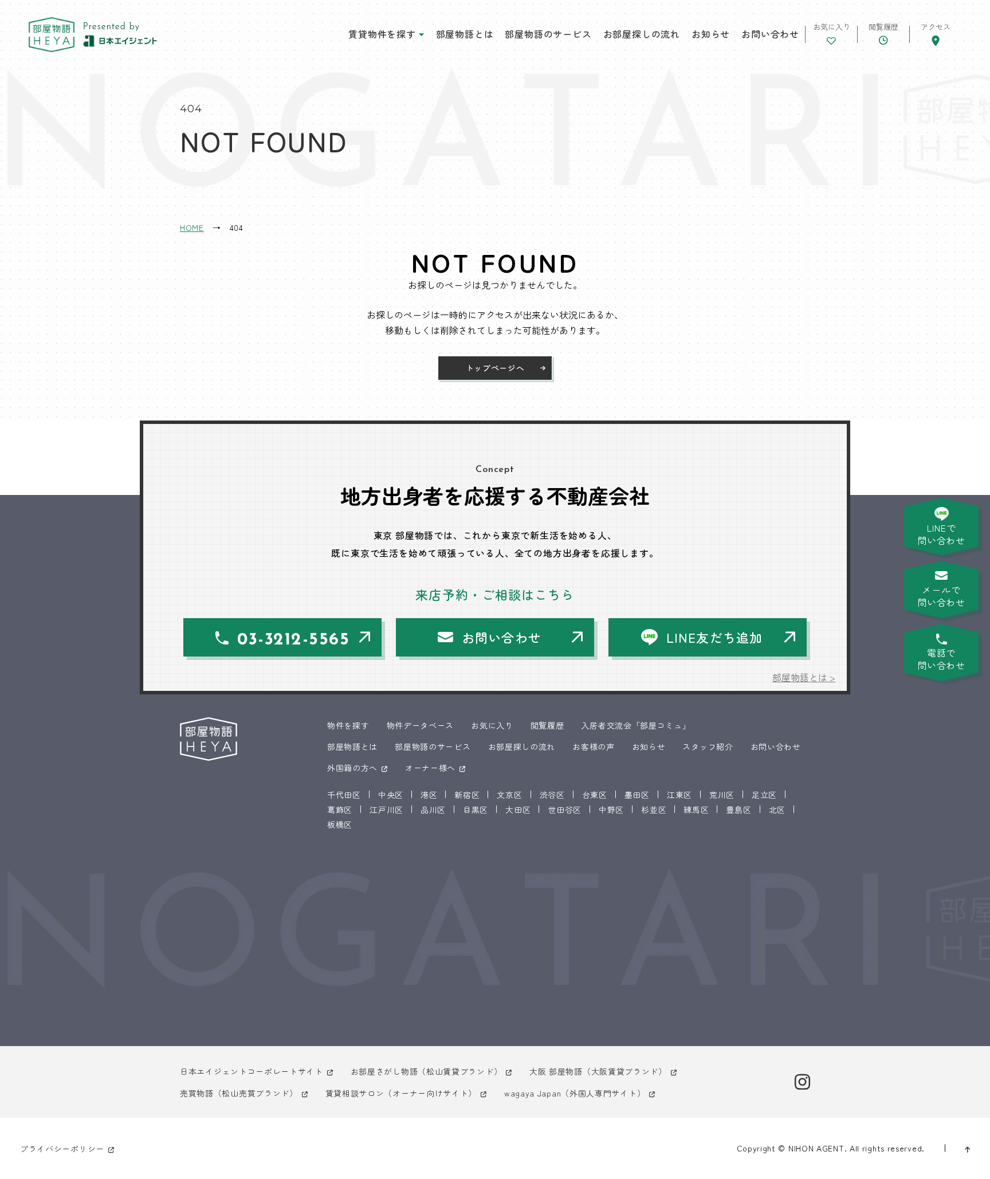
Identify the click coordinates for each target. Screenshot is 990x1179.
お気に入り (492, 725)
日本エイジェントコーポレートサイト (251, 1071)
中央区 (390, 795)
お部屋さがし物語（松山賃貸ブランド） (426, 1071)
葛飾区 (339, 809)
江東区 (679, 795)
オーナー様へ (430, 767)
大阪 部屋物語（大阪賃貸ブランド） (598, 1071)
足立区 (764, 795)
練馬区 (696, 809)
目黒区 (475, 809)
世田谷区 (565, 809)
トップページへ (495, 368)
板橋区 (339, 824)
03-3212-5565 (293, 640)
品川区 (433, 809)
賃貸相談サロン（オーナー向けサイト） (401, 1093)
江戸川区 (386, 809)
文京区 (509, 795)
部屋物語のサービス (548, 34)
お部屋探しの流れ (641, 34)
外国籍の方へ (352, 767)
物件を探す (348, 725)
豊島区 (738, 809)
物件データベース (420, 725)
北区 (777, 809)
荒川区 (721, 795)
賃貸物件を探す (382, 34)
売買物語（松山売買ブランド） (239, 1093)
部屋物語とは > (803, 677)
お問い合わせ (770, 34)
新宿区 (467, 795)
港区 (429, 795)
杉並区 (653, 809)
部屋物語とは (465, 34)
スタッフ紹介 (707, 746)
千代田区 (344, 795)
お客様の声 (593, 746)
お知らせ (711, 34)
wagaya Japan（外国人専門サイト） (574, 1093)
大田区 (518, 809)
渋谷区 (552, 795)
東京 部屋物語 (51, 34)
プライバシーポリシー (62, 1148)
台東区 (594, 795)
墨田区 (637, 795)
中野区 (611, 809)
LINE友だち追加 (714, 637)
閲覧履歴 (547, 725)
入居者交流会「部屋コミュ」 (635, 725)
